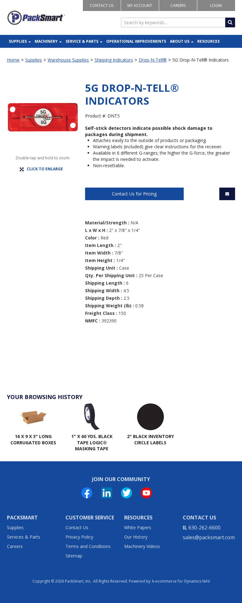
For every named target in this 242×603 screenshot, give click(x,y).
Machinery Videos (142, 546)
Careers (178, 5)
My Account (139, 5)
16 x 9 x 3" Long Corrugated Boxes (33, 439)
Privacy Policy (79, 537)
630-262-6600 (204, 527)
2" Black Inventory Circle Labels (150, 439)
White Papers (137, 527)
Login (216, 5)
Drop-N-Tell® (153, 60)
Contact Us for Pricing (134, 194)
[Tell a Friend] (227, 194)
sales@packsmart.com (209, 537)
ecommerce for (182, 581)
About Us (179, 41)
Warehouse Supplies (68, 60)
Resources (208, 41)
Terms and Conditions (88, 546)
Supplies (18, 41)
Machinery (46, 41)
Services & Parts (23, 537)
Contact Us (101, 5)
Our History (135, 537)
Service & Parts (82, 41)
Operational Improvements (136, 41)
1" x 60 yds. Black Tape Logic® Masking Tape (91, 442)
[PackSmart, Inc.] (36, 18)
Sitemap (74, 556)
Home (13, 60)
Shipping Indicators (114, 60)
